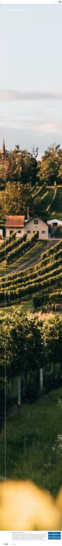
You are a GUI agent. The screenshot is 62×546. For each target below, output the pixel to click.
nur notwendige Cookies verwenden (54, 538)
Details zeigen (14, 544)
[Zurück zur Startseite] (57, 2)
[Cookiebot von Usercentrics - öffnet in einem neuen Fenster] (6, 544)
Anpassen (54, 535)
